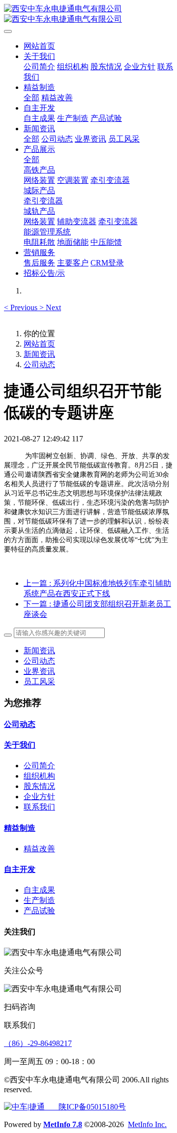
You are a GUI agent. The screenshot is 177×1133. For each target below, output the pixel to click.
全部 (31, 97)
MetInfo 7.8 (62, 1124)
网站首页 (39, 46)
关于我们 (19, 745)
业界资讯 (39, 671)
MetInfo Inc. (147, 1124)
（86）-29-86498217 (38, 1043)
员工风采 (39, 681)
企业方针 (39, 796)
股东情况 (39, 786)
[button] (21, 307)
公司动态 (39, 364)
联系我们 (39, 807)
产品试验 (39, 910)
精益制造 (19, 828)
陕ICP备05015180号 (85, 1107)
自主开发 (19, 869)
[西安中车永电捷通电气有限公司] (88, 14)
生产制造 (39, 900)
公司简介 (39, 765)
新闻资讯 (39, 354)
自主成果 (39, 890)
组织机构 (39, 776)
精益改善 (39, 848)
